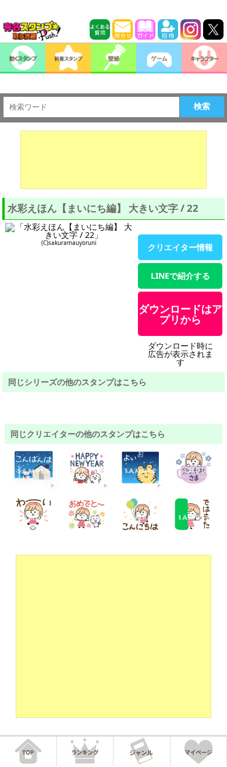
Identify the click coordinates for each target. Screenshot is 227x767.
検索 (202, 106)
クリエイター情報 (180, 247)
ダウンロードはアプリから (180, 314)
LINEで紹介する (180, 275)
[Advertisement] (113, 160)
